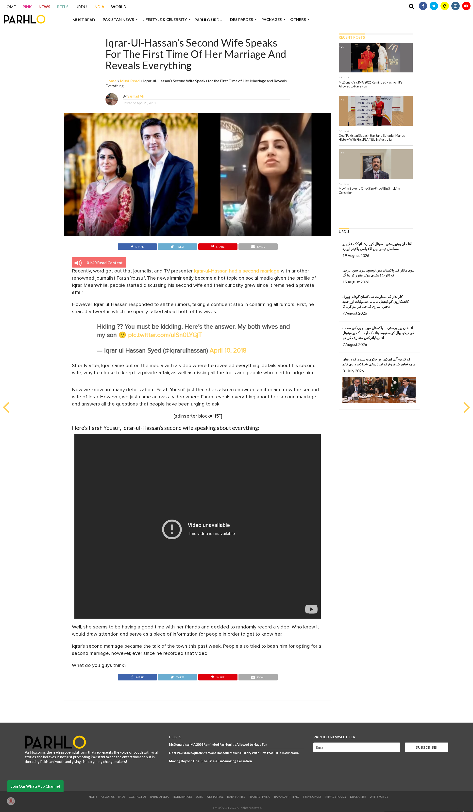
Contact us (137, 796)
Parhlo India (159, 796)
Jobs (199, 796)
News (44, 6)
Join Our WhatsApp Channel (35, 786)
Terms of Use (312, 796)
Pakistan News (118, 19)
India (99, 6)
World (118, 6)
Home (9, 6)
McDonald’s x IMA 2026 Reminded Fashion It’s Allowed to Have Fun (218, 744)
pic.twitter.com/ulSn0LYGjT (165, 335)
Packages (271, 19)
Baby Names (236, 796)
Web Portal (214, 796)
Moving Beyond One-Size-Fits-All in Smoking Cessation (210, 761)
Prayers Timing (259, 796)
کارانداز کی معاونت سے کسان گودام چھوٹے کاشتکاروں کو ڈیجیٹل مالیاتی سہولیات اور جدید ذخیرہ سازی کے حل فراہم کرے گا (375, 301)
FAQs (121, 796)
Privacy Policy (335, 796)
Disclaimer (358, 796)
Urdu (81, 6)
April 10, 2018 (228, 351)
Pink (27, 6)
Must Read (83, 19)
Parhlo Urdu (208, 19)
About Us (108, 796)
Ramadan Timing (286, 796)
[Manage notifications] (11, 801)
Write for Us (379, 796)
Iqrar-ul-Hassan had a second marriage (237, 271)
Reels (62, 6)
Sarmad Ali (135, 96)
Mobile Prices (182, 796)
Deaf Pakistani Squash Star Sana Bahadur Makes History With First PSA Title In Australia (234, 753)
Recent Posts (352, 37)
